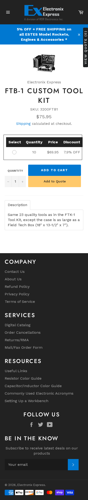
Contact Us (15, 271)
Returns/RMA (17, 340)
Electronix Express (31, 485)
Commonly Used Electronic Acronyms (39, 393)
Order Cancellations (23, 332)
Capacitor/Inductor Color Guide (33, 386)
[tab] (17, 205)
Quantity (15, 170)
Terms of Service (20, 301)
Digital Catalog (18, 325)
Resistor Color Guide (23, 378)
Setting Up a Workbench (26, 401)
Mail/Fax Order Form (23, 347)
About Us (13, 279)
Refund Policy (17, 286)
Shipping (23, 124)
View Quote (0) (85, 47)
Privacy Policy (17, 294)
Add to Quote (55, 181)
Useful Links (16, 371)
